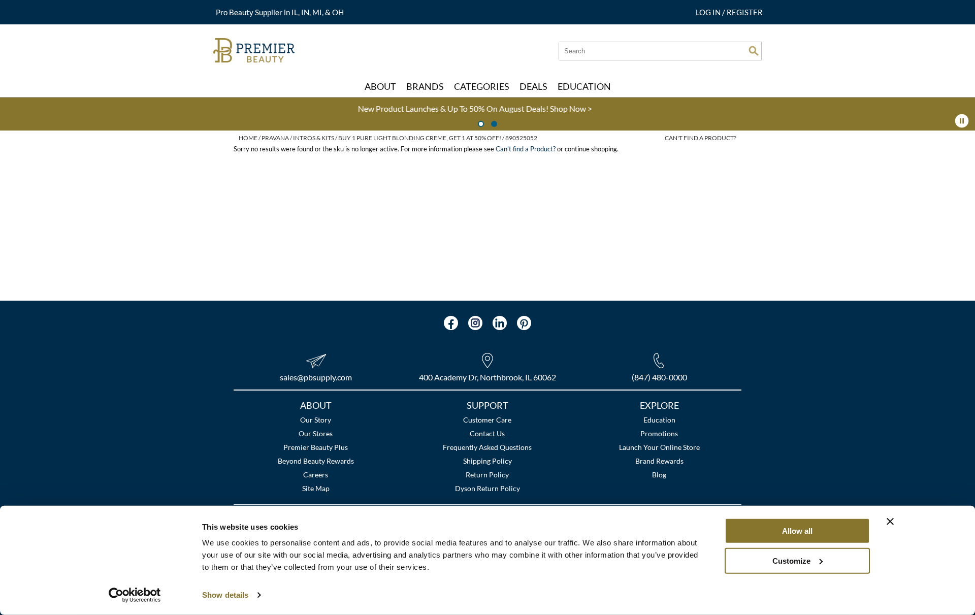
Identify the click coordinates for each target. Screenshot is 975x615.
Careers (315, 474)
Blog (659, 474)
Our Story (315, 419)
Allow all (797, 531)
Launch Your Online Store (659, 447)
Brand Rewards (659, 461)
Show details (225, 595)
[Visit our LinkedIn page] (500, 323)
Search (754, 51)
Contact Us (487, 433)
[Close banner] (890, 521)
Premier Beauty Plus (315, 447)
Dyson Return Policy (487, 488)
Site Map (316, 488)
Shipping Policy (487, 461)
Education (659, 419)
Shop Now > (332, 108)
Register (745, 12)
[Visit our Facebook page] (451, 323)
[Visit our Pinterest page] (524, 323)
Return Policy (487, 474)
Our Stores (316, 433)
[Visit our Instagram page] (475, 323)
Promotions (659, 433)
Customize (791, 560)
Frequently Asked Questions (487, 447)
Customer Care (487, 419)
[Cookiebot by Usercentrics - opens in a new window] (134, 595)
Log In (709, 12)
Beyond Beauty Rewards (316, 461)
